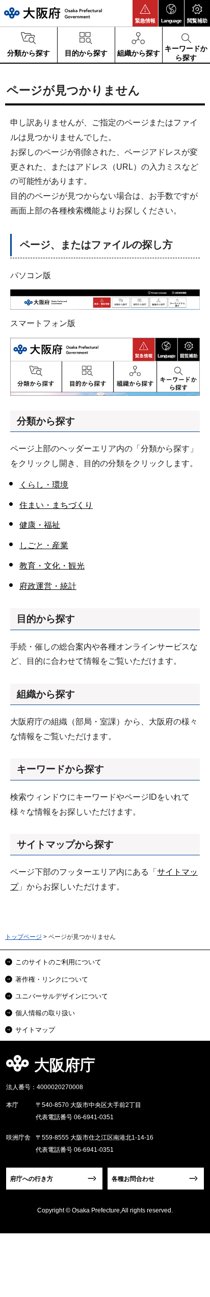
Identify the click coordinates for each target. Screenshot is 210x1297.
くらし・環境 (43, 484)
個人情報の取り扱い (45, 1013)
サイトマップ (35, 1030)
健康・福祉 (39, 525)
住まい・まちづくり (56, 505)
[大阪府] (53, 13)
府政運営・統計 (47, 586)
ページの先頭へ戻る (190, 1068)
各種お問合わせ (133, 1178)
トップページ (23, 936)
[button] (145, 13)
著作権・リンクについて (51, 979)
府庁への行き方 (31, 1178)
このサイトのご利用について (58, 962)
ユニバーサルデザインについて (61, 996)
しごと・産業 (43, 545)
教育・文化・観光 (52, 565)
